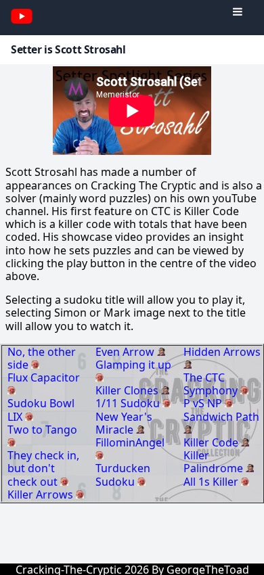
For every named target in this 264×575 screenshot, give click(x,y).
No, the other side (41, 358)
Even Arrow (126, 351)
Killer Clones (128, 390)
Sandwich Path (221, 416)
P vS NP (204, 403)
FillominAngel (129, 442)
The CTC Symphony (211, 384)
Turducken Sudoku (122, 474)
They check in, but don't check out (43, 468)
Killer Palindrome (214, 462)
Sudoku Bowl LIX (40, 409)
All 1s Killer (212, 481)
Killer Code (212, 442)
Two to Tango (42, 429)
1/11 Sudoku (128, 403)
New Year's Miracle (123, 423)
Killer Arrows (41, 494)
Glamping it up (133, 364)
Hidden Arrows (222, 351)
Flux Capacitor (43, 377)
